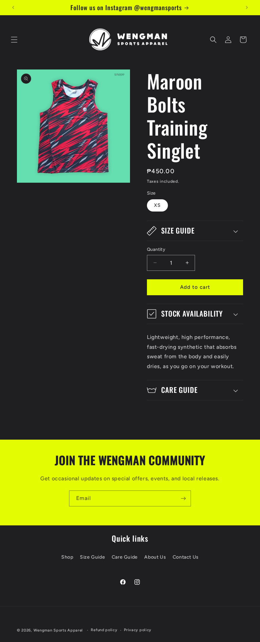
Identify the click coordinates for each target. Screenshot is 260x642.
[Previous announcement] (13, 7)
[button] (14, 39)
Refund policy (104, 630)
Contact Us (186, 557)
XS (157, 205)
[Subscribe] (183, 498)
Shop (67, 557)
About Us (155, 557)
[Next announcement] (246, 7)
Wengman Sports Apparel (58, 630)
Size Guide (92, 557)
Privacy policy (137, 630)
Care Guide (125, 557)
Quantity (156, 249)
